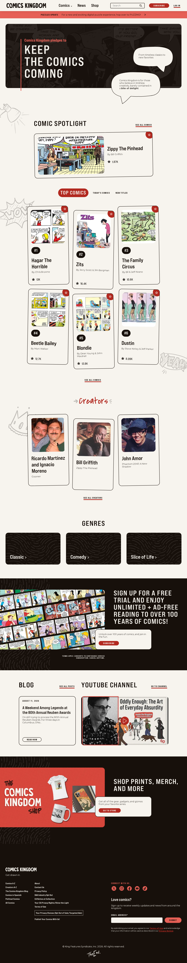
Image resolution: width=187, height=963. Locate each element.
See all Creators (93, 497)
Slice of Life (142, 557)
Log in (177, 5)
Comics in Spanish (13, 895)
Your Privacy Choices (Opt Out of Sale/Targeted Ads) (59, 913)
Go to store (109, 810)
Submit (173, 920)
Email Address (119, 915)
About (37, 883)
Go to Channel (159, 686)
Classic (17, 557)
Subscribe (159, 5)
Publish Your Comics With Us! (47, 919)
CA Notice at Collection (45, 898)
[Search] (140, 5)
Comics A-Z (10, 883)
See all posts (67, 686)
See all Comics (144, 124)
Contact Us (39, 887)
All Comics (10, 902)
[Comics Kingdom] (21, 870)
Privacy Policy (41, 891)
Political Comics (13, 898)
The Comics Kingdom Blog (17, 891)
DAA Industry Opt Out (44, 895)
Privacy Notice (166, 931)
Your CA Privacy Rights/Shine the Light (52, 902)
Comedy (78, 557)
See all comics (93, 380)
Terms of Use (40, 906)
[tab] (73, 192)
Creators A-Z (11, 887)
